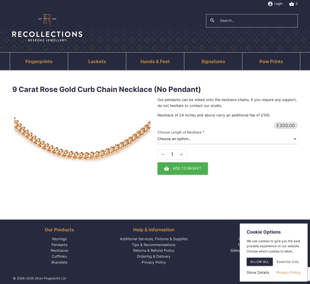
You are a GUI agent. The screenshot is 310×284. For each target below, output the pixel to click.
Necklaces (59, 250)
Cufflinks (59, 256)
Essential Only (288, 262)
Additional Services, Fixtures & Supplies (154, 239)
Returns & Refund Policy (153, 250)
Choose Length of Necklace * (180, 132)
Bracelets (59, 262)
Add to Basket (183, 168)
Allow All (259, 262)
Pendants (59, 244)
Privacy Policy (154, 262)
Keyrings (59, 239)
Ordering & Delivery (153, 256)
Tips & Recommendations (153, 244)
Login (275, 4)
